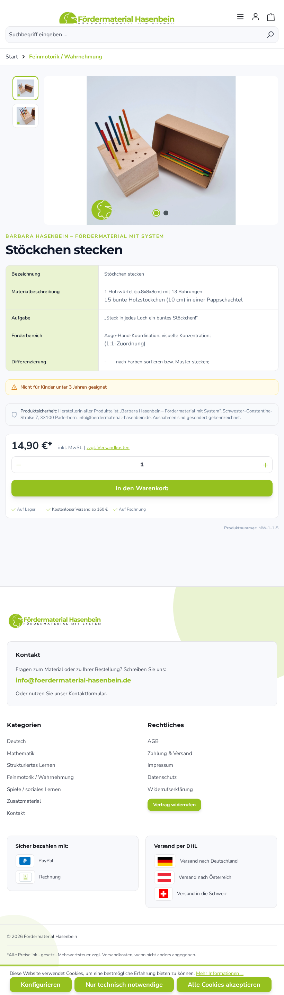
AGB (153, 741)
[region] (142, 150)
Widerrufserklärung (170, 789)
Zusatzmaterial (24, 801)
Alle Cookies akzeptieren (224, 984)
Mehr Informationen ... (219, 973)
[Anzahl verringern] (18, 464)
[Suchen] (270, 34)
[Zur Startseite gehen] (118, 15)
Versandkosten (117, 955)
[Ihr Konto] (255, 14)
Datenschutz (162, 777)
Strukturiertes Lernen (31, 765)
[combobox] (134, 34)
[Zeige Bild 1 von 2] (156, 213)
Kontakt (16, 813)
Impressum (160, 765)
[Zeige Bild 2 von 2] (165, 213)
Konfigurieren (41, 984)
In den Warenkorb (142, 488)
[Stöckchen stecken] (161, 150)
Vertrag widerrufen (174, 804)
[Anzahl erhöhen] (265, 464)
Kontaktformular (87, 693)
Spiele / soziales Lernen (34, 789)
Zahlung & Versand (170, 753)
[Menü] (240, 14)
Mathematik (21, 753)
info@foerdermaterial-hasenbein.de (115, 418)
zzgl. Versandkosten (108, 447)
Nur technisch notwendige (124, 984)
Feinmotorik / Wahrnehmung (40, 777)
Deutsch (16, 741)
